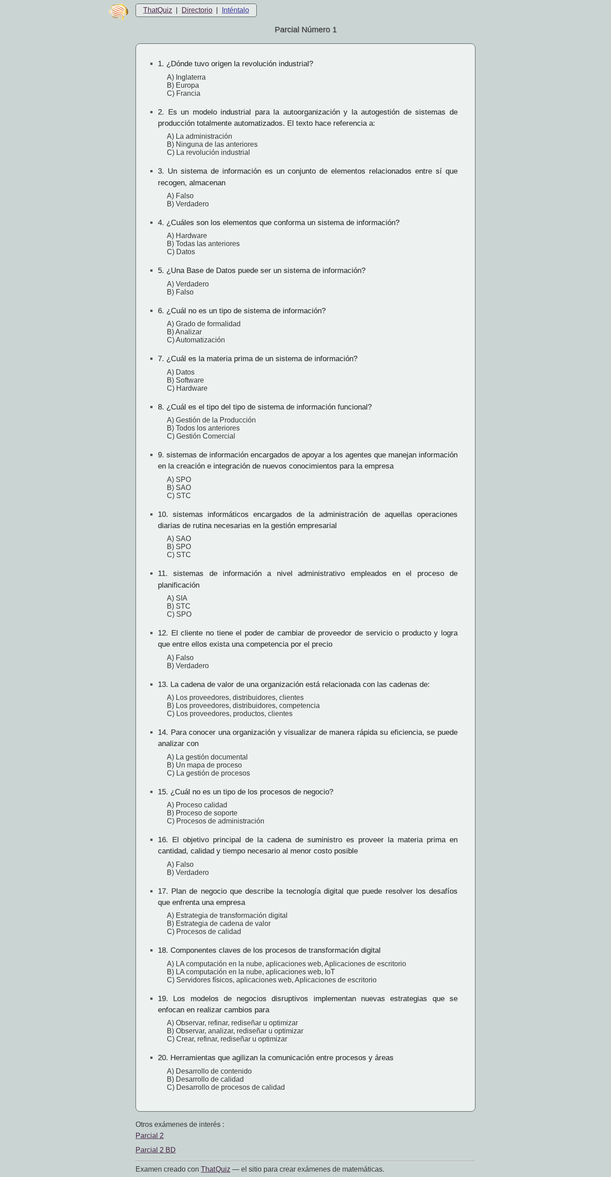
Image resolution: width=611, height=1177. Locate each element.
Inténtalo (235, 10)
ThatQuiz (157, 10)
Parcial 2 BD (156, 1150)
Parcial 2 (150, 1135)
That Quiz (215, 1169)
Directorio (197, 10)
